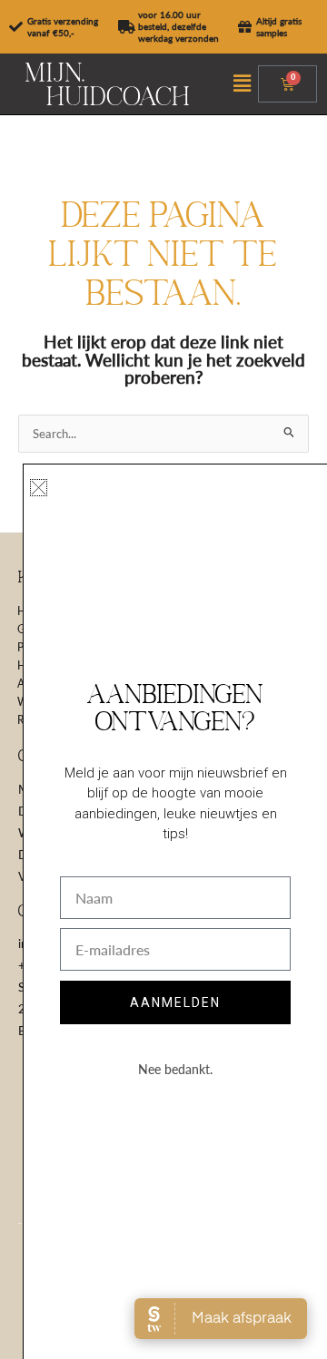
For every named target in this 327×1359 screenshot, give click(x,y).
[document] (163, 679)
